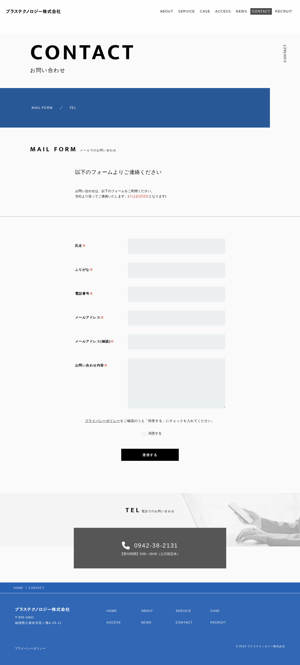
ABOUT (166, 11)
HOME (112, 611)
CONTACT (261, 11)
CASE (205, 11)
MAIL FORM (42, 108)
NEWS (241, 11)
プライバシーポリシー (102, 421)
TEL (72, 108)
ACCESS (223, 11)
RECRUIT (283, 11)
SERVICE (186, 11)
